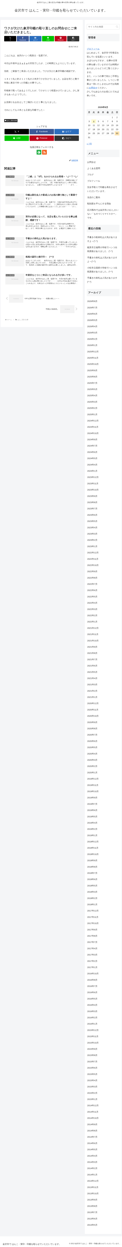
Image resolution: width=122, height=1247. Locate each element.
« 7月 (89, 144)
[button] (73, 38)
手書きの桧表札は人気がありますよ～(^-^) (102, 239)
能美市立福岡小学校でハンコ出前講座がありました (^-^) (102, 249)
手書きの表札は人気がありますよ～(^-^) (102, 259)
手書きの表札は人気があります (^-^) (103, 280)
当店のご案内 (93, 197)
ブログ (90, 174)
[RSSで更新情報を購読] (44, 152)
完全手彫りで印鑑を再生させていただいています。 (102, 189)
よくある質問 (93, 168)
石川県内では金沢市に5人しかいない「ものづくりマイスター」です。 (102, 214)
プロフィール (93, 49)
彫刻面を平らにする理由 (99, 203)
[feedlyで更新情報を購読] (39, 152)
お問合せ (93, 88)
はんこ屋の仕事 (12, 120)
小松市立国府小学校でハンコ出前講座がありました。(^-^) (102, 270)
